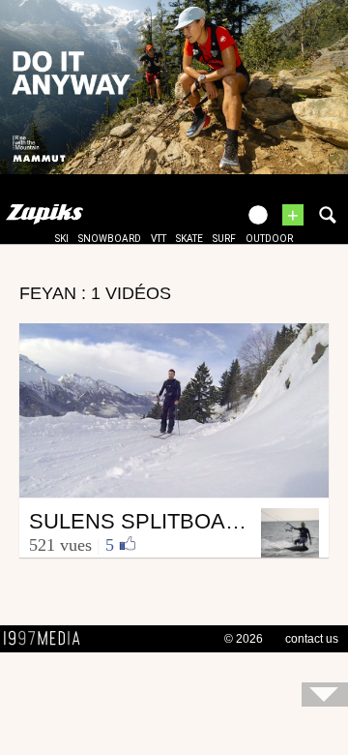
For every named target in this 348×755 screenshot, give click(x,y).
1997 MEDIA (47, 638)
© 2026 (243, 639)
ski (62, 238)
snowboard (109, 238)
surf (224, 238)
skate (189, 238)
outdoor (269, 238)
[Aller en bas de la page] (325, 694)
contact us (311, 639)
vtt (158, 238)
